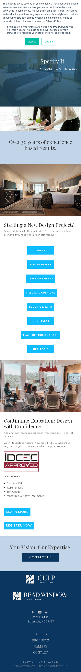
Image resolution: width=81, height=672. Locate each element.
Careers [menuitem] (40, 634)
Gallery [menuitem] (40, 646)
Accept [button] (32, 41)
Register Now (19, 525)
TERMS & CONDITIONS (53, 666)
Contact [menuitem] (40, 652)
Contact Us (40, 557)
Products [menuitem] (40, 640)
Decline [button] (49, 41)
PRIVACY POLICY (24, 666)
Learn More (17, 511)
